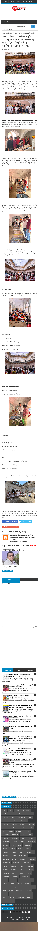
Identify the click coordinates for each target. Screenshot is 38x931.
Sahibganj (13, 887)
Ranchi (5, 883)
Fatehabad (6, 827)
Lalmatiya (6, 859)
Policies (12, 1)
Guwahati (15, 834)
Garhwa (23, 827)
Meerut (5, 866)
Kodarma (5, 855)
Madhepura (6, 862)
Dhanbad (5, 824)
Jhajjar (13, 845)
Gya (22, 834)
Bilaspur (5, 817)
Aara (4, 810)
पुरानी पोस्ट (35, 627)
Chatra (30, 817)
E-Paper (31, 1)
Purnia (5, 880)
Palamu (21, 873)
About (5, 1)
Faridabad (31, 824)
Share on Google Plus (12, 527)
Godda (11, 831)
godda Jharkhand (8, 901)
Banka (5, 813)
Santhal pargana (8, 890)
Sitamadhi (21, 894)
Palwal (29, 873)
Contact (18, 1)
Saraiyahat (19, 890)
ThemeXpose (24, 919)
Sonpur (12, 897)
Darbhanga (14, 820)
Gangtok (15, 827)
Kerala (27, 848)
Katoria (20, 848)
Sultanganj (20, 897)
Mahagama (25, 862)
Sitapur (30, 894)
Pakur (14, 873)
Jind (19, 845)
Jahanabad (6, 841)
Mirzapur (22, 866)
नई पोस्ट (3, 627)
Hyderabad (30, 838)
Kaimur (5, 848)
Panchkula (6, 876)
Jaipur (15, 841)
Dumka (22, 824)
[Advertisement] (20, 16)
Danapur (5, 820)
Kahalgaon (27, 845)
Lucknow (32, 859)
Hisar (22, 838)
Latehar (14, 859)
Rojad (4, 887)
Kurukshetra (22, 855)
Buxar (12, 817)
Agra (10, 810)
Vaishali (29, 897)
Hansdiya (5, 838)
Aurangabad (25, 810)
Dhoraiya (14, 824)
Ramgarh (29, 880)
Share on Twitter (26, 521)
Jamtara (5, 845)
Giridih (31, 827)
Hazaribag (15, 838)
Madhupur (16, 862)
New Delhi (6, 873)
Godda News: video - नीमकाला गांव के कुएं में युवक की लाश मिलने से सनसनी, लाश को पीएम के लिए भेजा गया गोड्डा (21, 761)
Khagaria (5, 852)
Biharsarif (29, 813)
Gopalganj (19, 831)
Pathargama (24, 876)
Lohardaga (23, 859)
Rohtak (20, 883)
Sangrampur (31, 887)
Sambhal (21, 887)
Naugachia (30, 869)
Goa (4, 831)
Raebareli (13, 880)
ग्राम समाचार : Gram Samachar (24, 917)
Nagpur (21, 869)
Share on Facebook (11, 521)
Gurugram (6, 834)
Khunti (21, 852)
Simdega (12, 894)
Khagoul (14, 852)
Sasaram (28, 890)
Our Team (24, 1)
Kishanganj (30, 852)
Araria (17, 810)
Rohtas (27, 883)
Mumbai (5, 869)
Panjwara (15, 876)
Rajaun (21, 880)
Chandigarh (21, 817)
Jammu (22, 841)
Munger (13, 869)
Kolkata (14, 855)
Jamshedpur (31, 841)
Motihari (30, 866)
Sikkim (5, 894)
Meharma (13, 866)
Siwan (5, 897)
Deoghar (23, 820)
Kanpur (13, 848)
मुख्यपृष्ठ (19, 627)
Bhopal (21, 813)
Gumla (27, 831)
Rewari (12, 883)
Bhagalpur (13, 813)
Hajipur (29, 834)
